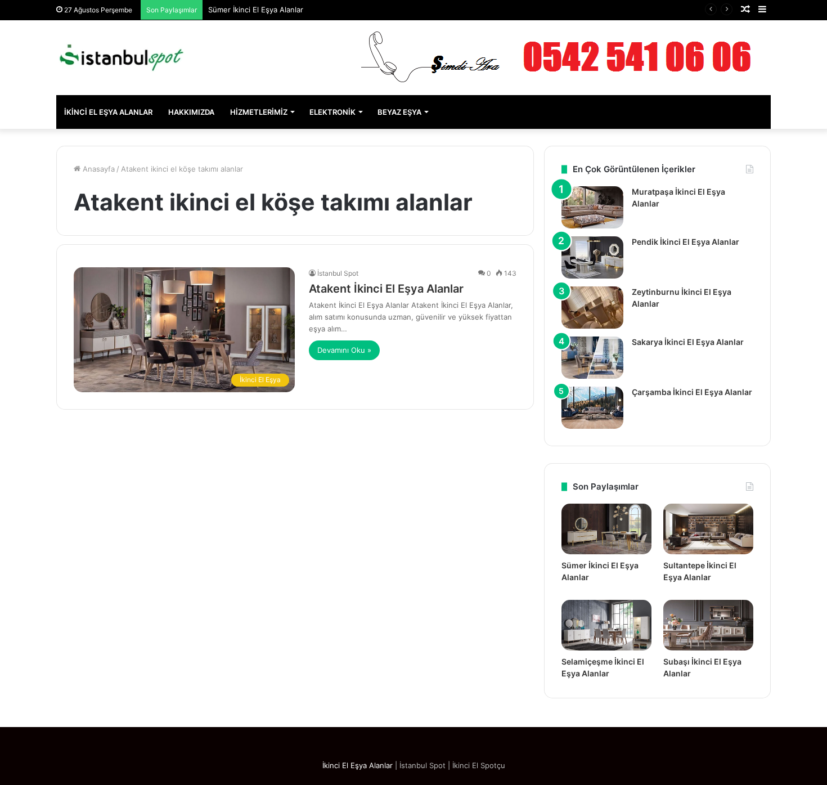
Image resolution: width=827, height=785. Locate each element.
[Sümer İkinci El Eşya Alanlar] (606, 529)
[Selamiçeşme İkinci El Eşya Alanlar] (606, 625)
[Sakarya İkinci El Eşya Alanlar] (592, 358)
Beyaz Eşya (399, 111)
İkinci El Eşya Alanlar (108, 111)
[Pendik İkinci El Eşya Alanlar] (592, 257)
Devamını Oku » (344, 350)
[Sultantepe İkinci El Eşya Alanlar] (708, 529)
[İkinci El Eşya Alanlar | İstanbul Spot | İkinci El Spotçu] (121, 58)
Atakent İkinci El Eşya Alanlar (386, 288)
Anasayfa (97, 168)
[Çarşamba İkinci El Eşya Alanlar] (592, 408)
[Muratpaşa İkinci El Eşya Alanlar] (592, 207)
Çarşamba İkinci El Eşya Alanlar (692, 392)
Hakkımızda (191, 111)
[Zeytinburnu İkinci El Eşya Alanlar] (592, 307)
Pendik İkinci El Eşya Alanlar (685, 241)
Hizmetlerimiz (258, 111)
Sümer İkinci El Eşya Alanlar (255, 9)
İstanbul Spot (337, 273)
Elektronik (332, 111)
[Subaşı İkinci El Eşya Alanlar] (708, 625)
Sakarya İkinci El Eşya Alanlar (688, 342)
